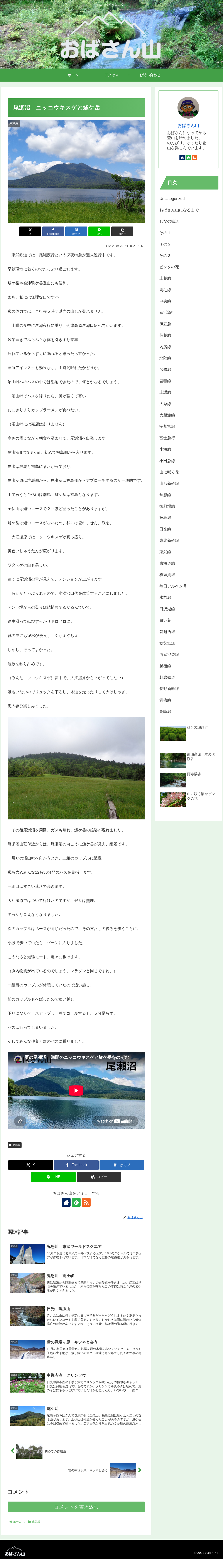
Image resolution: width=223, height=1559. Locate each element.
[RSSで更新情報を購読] (86, 1202)
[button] (122, 231)
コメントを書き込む (76, 1507)
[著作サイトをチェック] (66, 1202)
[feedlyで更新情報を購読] (76, 1202)
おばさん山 (188, 125)
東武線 (16, 1144)
